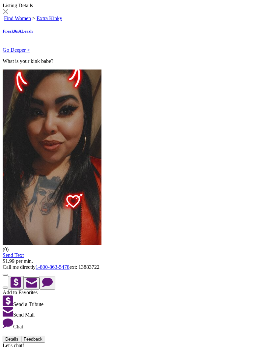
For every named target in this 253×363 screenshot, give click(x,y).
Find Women (17, 18)
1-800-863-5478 (53, 267)
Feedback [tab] (33, 339)
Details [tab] (11, 339)
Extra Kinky (49, 18)
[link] (5, 12)
